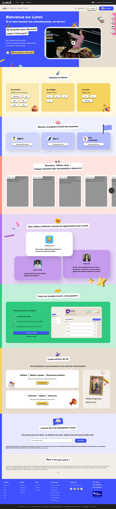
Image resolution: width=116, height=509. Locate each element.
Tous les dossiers (55, 497)
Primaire (12, 8)
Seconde (37, 485)
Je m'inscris (81, 440)
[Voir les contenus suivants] (111, 190)
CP (26, 96)
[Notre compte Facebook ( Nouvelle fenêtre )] (81, 489)
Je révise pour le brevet (22, 144)
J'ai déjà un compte (31, 336)
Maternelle (16, 96)
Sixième (22, 485)
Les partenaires (42, 403)
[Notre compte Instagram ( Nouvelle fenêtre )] (74, 489)
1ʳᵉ (93, 96)
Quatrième (22, 490)
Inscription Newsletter (76, 485)
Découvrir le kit (91, 402)
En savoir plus (43, 447)
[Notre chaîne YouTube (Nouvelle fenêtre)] (113, 26)
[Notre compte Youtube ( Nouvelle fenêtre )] (78, 489)
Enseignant (28, 2)
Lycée (25, 8)
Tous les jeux (54, 490)
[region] (73, 43)
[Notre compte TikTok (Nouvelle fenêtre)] (113, 17)
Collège (19, 8)
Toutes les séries (55, 495)
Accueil (5, 8)
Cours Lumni (54, 500)
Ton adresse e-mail (37, 440)
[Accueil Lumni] (9, 2)
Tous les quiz (54, 487)
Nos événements (97, 487)
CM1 (14, 105)
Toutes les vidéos (55, 485)
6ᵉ (49, 96)
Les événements (42, 382)
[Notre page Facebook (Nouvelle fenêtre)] (113, 31)
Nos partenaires (97, 484)
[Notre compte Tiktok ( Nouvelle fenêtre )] (71, 489)
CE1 (14, 100)
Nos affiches (96, 482)
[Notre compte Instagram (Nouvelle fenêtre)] (113, 22)
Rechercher (81, 8)
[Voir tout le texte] (58, 472)
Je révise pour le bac (58, 144)
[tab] (31, 316)
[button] (73, 42)
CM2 (23, 105)
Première (37, 487)
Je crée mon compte (31, 332)
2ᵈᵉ (85, 96)
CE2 (23, 100)
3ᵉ (49, 100)
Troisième (22, 492)
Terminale (87, 100)
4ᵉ (64, 96)
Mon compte (106, 8)
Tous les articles (55, 492)
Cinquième (22, 487)
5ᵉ (57, 96)
